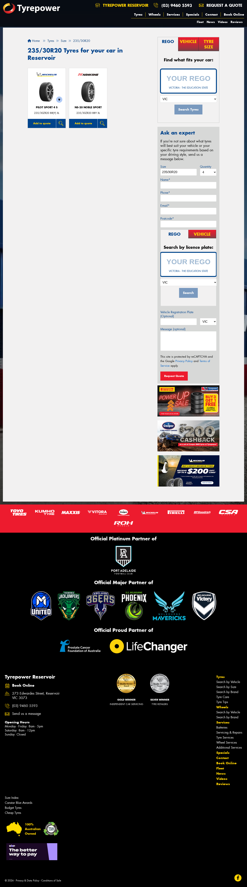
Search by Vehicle (228, 682)
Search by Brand (227, 692)
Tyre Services (224, 737)
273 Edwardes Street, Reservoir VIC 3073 (36, 695)
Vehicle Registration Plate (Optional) (176, 314)
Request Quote (174, 376)
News (211, 22)
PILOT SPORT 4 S (47, 107)
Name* (165, 180)
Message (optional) (173, 329)
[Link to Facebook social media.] (238, 878)
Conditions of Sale (51, 880)
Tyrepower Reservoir (125, 5)
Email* (164, 206)
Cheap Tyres (13, 813)
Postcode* (167, 219)
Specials (192, 14)
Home (35, 41)
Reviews (237, 22)
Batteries (221, 727)
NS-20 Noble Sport (88, 107)
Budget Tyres (13, 808)
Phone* (165, 193)
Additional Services (229, 748)
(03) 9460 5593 (177, 5)
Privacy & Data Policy (27, 880)
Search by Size (226, 687)
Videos (223, 22)
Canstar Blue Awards (18, 803)
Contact (211, 14)
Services (173, 14)
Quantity (205, 167)
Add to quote (42, 123)
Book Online (234, 14)
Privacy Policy (184, 361)
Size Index (12, 798)
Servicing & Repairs (229, 732)
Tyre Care (222, 697)
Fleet (200, 22)
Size (163, 167)
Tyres (138, 14)
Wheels (155, 14)
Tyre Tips (222, 702)
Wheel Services (226, 743)
